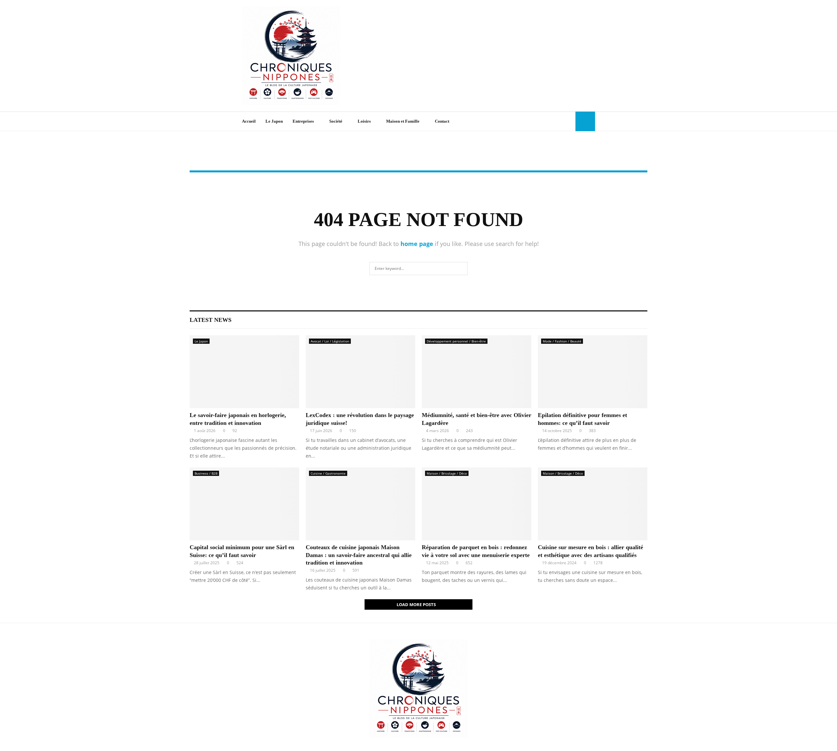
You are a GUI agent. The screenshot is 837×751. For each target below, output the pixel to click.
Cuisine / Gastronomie (328, 473)
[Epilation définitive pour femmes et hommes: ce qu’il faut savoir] (592, 371)
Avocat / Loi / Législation (330, 341)
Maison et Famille (402, 121)
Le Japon (274, 121)
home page (417, 244)
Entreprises (303, 121)
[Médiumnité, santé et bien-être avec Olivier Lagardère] (476, 371)
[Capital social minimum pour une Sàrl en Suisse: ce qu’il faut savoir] (244, 503)
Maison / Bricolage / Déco (447, 473)
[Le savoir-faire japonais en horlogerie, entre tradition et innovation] (244, 371)
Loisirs (364, 121)
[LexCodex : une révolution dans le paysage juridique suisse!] (360, 371)
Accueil (249, 121)
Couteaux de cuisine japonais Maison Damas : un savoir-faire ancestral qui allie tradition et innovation (359, 555)
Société (335, 121)
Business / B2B (206, 473)
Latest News (210, 320)
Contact (442, 121)
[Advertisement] (476, 56)
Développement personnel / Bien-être (456, 341)
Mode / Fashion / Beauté (562, 341)
